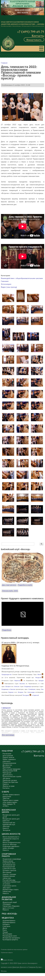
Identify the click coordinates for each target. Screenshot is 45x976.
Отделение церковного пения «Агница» (11, 847)
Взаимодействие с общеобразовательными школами (22, 278)
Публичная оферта (7, 952)
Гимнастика (7, 891)
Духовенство (7, 765)
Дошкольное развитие (9, 898)
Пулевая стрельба (9, 870)
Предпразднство (7, 674)
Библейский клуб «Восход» (9, 825)
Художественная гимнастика (9, 877)
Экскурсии (6, 830)
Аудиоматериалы (9, 920)
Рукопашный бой (9, 867)
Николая (12, 689)
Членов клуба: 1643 (10, 591)
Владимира (27, 686)
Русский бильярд (9, 880)
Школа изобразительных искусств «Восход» (12, 843)
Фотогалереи (7, 934)
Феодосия (38, 677)
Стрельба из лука (9, 868)
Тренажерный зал (9, 865)
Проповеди (7, 767)
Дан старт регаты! (9, 585)
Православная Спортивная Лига (9, 862)
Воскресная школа (9, 811)
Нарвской (36, 695)
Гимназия (5, 281)
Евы (42, 689)
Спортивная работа (9, 855)
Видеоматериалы (9, 922)
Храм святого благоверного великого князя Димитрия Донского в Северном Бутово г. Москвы (21, 967)
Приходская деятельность (8, 774)
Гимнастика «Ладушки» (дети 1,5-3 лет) (11, 907)
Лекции (5, 932)
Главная (4, 63)
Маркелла (17, 680)
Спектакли (6, 926)
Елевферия (31, 689)
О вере (5, 792)
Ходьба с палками (9, 874)
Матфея (7, 686)
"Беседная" (25, 695)
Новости (6, 784)
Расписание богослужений (8, 755)
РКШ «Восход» (9, 914)
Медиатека (8, 918)
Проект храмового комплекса (9, 760)
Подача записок (8, 757)
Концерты (6, 924)
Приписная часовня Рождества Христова (10, 781)
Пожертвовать (34, 39)
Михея (39, 674)
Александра (31, 692)
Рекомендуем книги (10, 936)
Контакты (38, 35)
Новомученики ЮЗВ (10, 771)
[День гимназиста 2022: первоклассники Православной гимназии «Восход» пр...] (8, 301)
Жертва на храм (8, 786)
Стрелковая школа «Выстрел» (9, 887)
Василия (22, 683)
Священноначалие (9, 763)
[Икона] (9, 663)
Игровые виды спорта (10, 889)
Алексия (16, 686)
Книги (5, 930)
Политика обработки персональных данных (14, 949)
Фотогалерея (6, 284)
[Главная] (8, 43)
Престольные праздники (11, 769)
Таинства (6, 798)
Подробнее (6, 630)
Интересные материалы (11, 938)
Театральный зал (9, 822)
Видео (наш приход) (9, 287)
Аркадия (41, 680)
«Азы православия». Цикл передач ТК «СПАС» (10, 804)
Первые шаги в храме (10, 800)
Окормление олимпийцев (12, 859)
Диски (5, 928)
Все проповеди (8, 735)
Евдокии (10, 692)
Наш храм (7, 751)
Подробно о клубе (25, 585)
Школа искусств (11, 834)
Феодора (20, 692)
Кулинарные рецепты (10, 940)
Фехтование (7, 872)
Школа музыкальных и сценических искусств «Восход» (11, 838)
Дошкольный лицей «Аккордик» (10, 903)
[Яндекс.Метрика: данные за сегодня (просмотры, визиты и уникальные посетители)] (7, 960)
